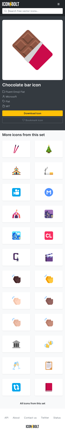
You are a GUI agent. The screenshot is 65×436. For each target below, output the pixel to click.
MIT (7, 106)
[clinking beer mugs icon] (49, 344)
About (16, 417)
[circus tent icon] (16, 214)
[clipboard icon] (49, 365)
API (6, 417)
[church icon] (16, 170)
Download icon (32, 113)
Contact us (30, 417)
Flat (7, 101)
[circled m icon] (49, 192)
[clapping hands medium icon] (49, 322)
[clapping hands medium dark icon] (49, 300)
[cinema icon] (16, 192)
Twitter (45, 417)
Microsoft (11, 96)
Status (57, 417)
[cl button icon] (49, 235)
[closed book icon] (49, 387)
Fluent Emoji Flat (15, 91)
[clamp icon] (16, 257)
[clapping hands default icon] (49, 279)
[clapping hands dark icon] (16, 279)
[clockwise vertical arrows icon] (16, 387)
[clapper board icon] (49, 257)
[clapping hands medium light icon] (16, 322)
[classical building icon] (16, 344)
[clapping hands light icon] (16, 300)
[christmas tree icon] (49, 149)
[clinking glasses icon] (16, 365)
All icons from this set (32, 403)
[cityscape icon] (16, 235)
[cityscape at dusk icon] (49, 214)
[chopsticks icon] (16, 149)
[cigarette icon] (49, 170)
